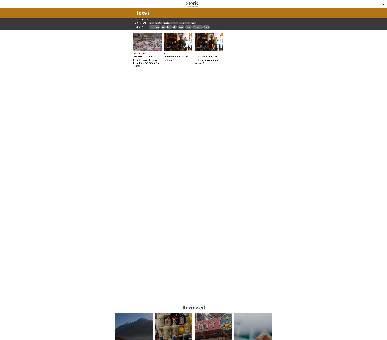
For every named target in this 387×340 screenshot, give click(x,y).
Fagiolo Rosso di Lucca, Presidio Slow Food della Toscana (146, 62)
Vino (166, 54)
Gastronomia (139, 54)
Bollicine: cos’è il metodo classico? (208, 61)
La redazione (138, 56)
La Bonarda (170, 59)
